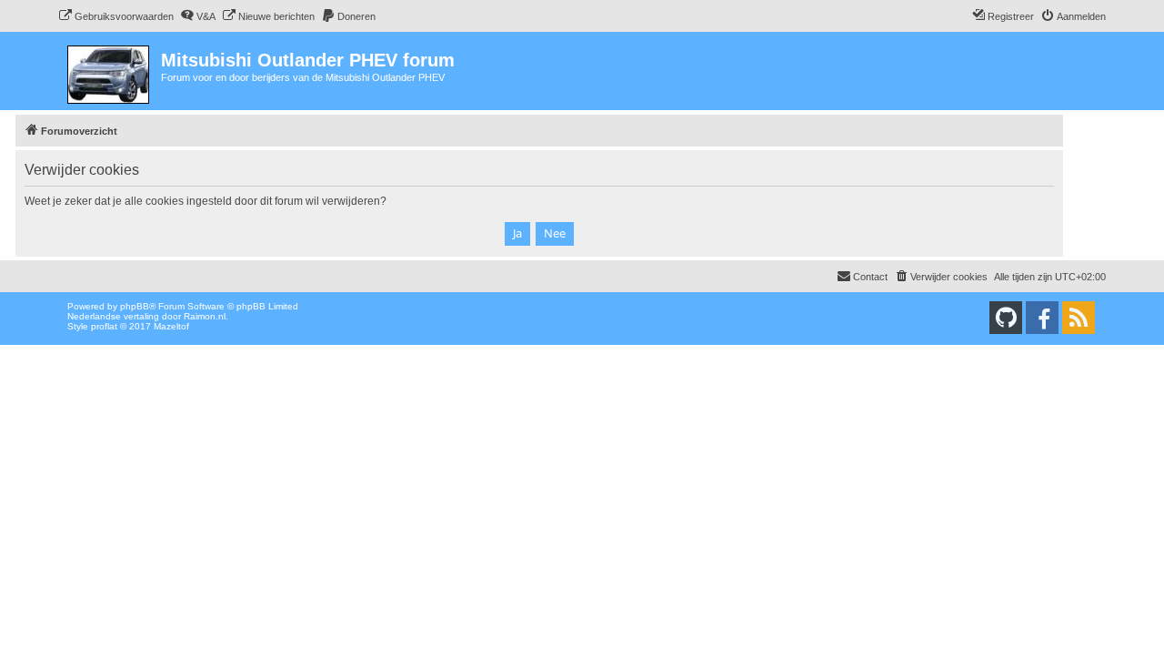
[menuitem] (116, 16)
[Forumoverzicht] (109, 71)
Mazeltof (171, 326)
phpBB (134, 306)
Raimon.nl (205, 316)
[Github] (1005, 317)
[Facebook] (1042, 317)
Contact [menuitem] (870, 276)
